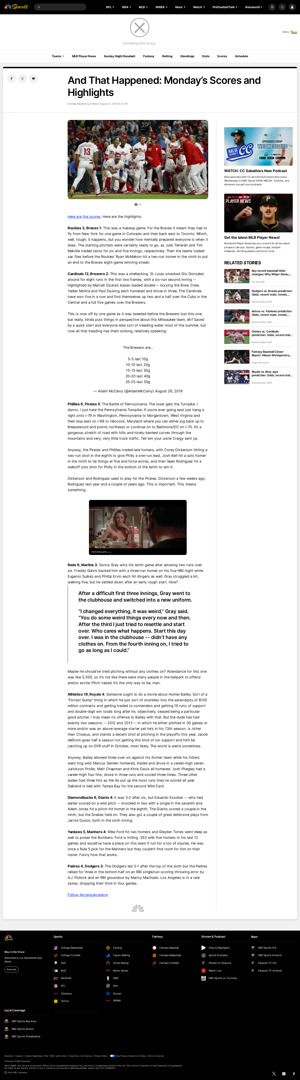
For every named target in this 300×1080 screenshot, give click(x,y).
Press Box (74, 1056)
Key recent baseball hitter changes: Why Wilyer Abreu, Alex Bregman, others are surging (271, 272)
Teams (56, 56)
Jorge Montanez (260, 362)
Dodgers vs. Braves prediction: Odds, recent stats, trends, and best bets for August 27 (272, 292)
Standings (187, 56)
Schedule (241, 56)
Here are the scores (84, 216)
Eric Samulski (258, 282)
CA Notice (141, 1056)
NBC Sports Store (58, 1056)
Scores (222, 56)
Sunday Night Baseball (119, 56)
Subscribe (11, 969)
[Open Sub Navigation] (113, 7)
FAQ (46, 1056)
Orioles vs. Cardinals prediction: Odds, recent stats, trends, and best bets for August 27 (272, 333)
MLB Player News (84, 56)
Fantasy (148, 56)
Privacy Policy (100, 1056)
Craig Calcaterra (79, 104)
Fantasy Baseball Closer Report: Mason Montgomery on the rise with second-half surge (270, 353)
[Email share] (33, 78)
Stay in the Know (14, 951)
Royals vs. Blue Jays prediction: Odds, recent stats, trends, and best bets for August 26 (272, 373)
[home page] (16, 7)
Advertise (8, 1056)
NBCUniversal (23, 1061)
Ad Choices (86, 1056)
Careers (19, 1056)
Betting (167, 56)
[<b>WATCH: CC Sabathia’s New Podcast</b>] (258, 146)
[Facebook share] (11, 78)
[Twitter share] (22, 78)
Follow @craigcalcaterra (88, 895)
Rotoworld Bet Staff (262, 302)
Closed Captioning (33, 1056)
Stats (205, 56)
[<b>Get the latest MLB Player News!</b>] (258, 213)
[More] (272, 7)
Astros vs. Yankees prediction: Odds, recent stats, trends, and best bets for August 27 (272, 312)
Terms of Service (156, 1056)
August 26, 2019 (169, 391)
